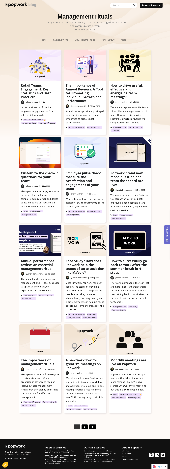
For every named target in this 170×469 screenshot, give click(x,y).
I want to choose (15, 456)
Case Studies (91, 314)
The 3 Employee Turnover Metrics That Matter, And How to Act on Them (59, 452)
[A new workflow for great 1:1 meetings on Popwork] (85, 340)
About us (125, 451)
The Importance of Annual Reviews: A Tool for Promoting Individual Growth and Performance (84, 93)
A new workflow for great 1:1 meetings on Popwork (83, 364)
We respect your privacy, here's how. (17, 448)
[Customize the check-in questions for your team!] (40, 153)
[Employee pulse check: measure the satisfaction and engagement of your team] (85, 153)
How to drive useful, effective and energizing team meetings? (126, 91)
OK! (41, 456)
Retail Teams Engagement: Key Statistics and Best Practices (36, 91)
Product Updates (36, 211)
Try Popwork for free (130, 459)
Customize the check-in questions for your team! (39, 177)
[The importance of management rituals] (40, 340)
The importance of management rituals (37, 362)
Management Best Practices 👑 (34, 120)
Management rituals (29, 123)
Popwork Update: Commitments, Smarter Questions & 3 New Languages (60, 456)
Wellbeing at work (73, 215)
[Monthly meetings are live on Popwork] (130, 340)
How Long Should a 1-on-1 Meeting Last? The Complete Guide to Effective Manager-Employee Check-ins (61, 461)
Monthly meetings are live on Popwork (128, 362)
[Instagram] (151, 455)
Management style (28, 405)
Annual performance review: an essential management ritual (37, 265)
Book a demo (127, 454)
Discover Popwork (151, 5)
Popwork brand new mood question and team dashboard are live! (126, 179)
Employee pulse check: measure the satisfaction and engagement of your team (83, 181)
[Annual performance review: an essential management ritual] (40, 241)
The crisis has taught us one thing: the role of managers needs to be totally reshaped (100, 455)
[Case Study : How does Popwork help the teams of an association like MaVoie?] (85, 241)
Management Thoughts (47, 123)
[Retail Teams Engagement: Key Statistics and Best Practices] (40, 66)
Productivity (133, 307)
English (159, 467)
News (26, 211)
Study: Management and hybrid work (98, 451)
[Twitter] (163, 455)
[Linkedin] (157, 455)
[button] (5, 465)
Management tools (28, 298)
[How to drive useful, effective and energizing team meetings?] (130, 66)
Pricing (124, 456)
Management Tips (119, 127)
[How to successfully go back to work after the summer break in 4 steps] (130, 241)
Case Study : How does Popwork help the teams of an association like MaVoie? (85, 267)
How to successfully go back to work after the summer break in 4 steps (128, 267)
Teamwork (115, 131)
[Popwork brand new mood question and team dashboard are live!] (130, 153)
